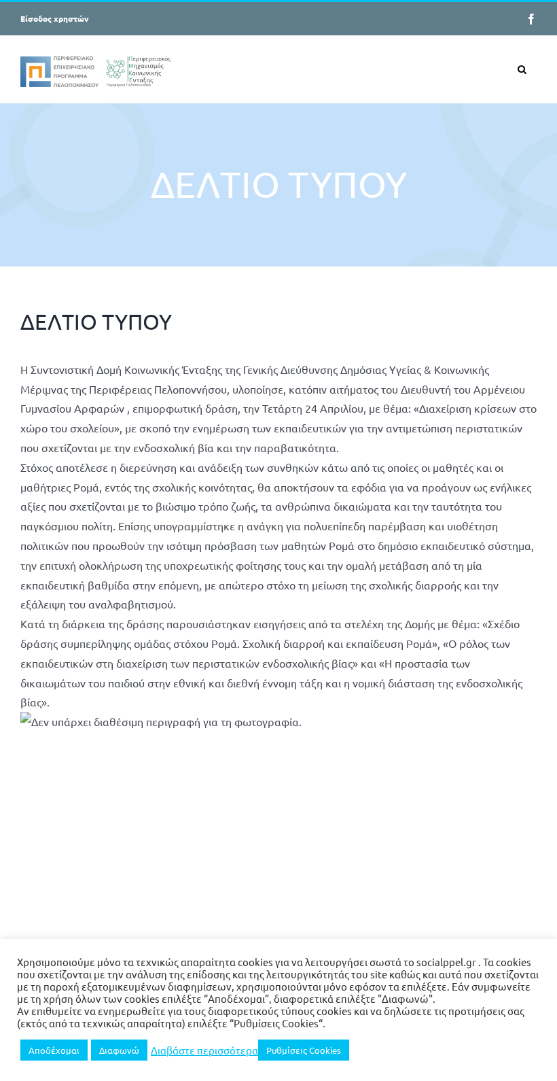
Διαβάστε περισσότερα (204, 1050)
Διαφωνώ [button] (119, 1050)
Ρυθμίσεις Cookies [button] (303, 1050)
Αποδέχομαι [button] (54, 1050)
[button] (522, 69)
